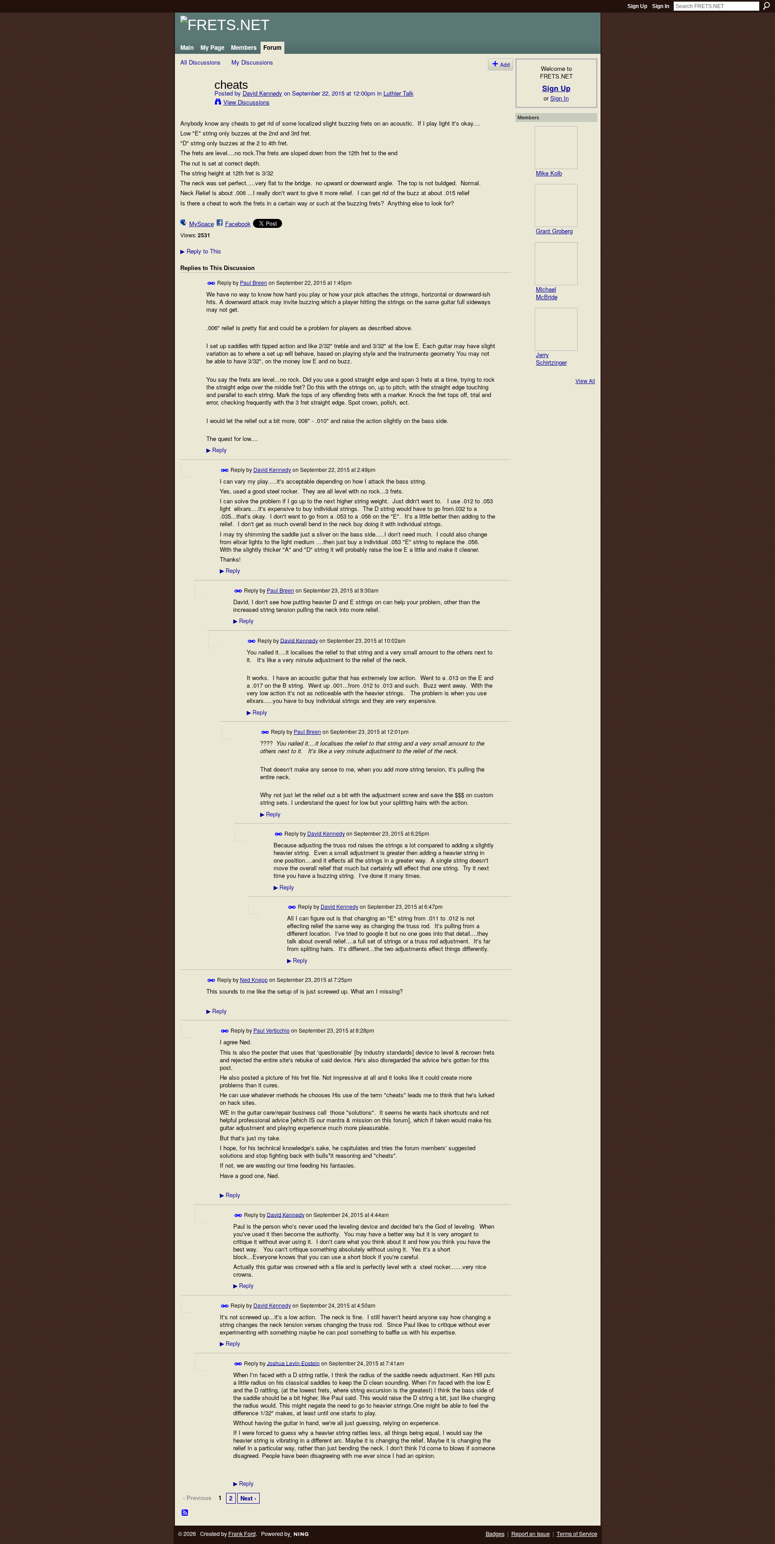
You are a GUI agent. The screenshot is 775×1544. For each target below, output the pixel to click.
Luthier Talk (398, 93)
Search (766, 6)
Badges (495, 1534)
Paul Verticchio (271, 1030)
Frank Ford (242, 1534)
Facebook (238, 223)
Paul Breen (253, 282)
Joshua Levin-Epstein (293, 1362)
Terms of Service (577, 1534)
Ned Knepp (254, 979)
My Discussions (252, 62)
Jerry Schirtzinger (551, 358)
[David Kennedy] (194, 103)
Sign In (660, 6)
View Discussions (246, 102)
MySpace (201, 223)
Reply (216, 450)
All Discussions (200, 62)
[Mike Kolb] (556, 147)
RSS (185, 1513)
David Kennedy (262, 93)
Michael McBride (546, 293)
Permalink (211, 283)
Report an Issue (530, 1534)
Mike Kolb (549, 173)
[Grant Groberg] (556, 205)
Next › (248, 1498)
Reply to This (200, 251)
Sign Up (637, 6)
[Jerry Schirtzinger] (556, 329)
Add (505, 64)
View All (585, 380)
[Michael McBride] (556, 263)
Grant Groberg (554, 231)
